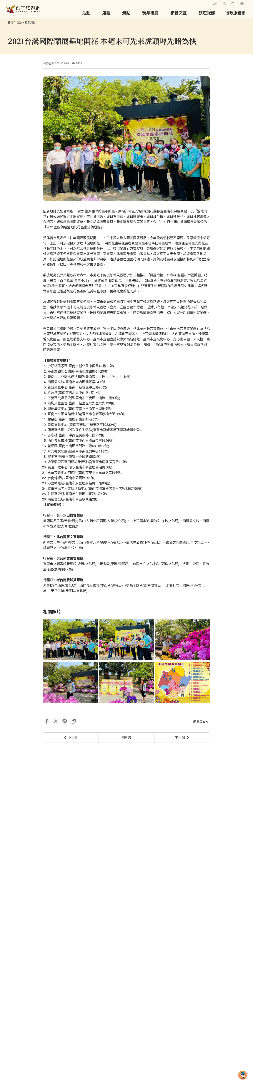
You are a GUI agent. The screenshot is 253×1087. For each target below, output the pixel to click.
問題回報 (202, 721)
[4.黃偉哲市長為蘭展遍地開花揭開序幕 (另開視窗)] (70, 682)
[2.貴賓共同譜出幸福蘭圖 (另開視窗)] (126, 639)
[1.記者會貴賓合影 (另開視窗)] (70, 639)
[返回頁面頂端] (242, 1081)
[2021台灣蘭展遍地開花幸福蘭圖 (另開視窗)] (182, 682)
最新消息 (30, 22)
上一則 (73, 737)
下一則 (180, 737)
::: (209, 3)
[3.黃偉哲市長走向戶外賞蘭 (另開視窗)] (182, 639)
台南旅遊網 (22, 9)
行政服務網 (235, 13)
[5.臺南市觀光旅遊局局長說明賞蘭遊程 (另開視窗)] (126, 682)
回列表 (126, 737)
